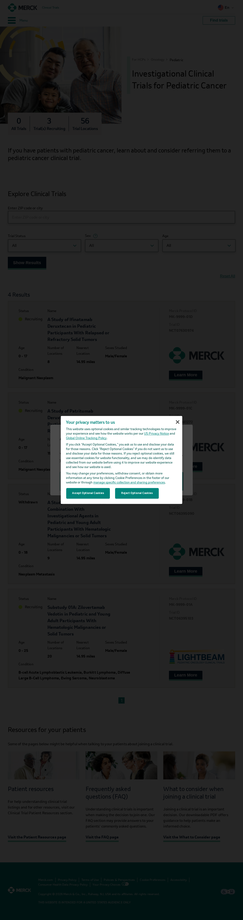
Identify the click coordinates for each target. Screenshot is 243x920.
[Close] (177, 422)
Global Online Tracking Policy (86, 438)
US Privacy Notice (156, 434)
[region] (121, 460)
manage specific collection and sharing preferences (129, 482)
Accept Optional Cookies (88, 493)
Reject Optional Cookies (137, 493)
